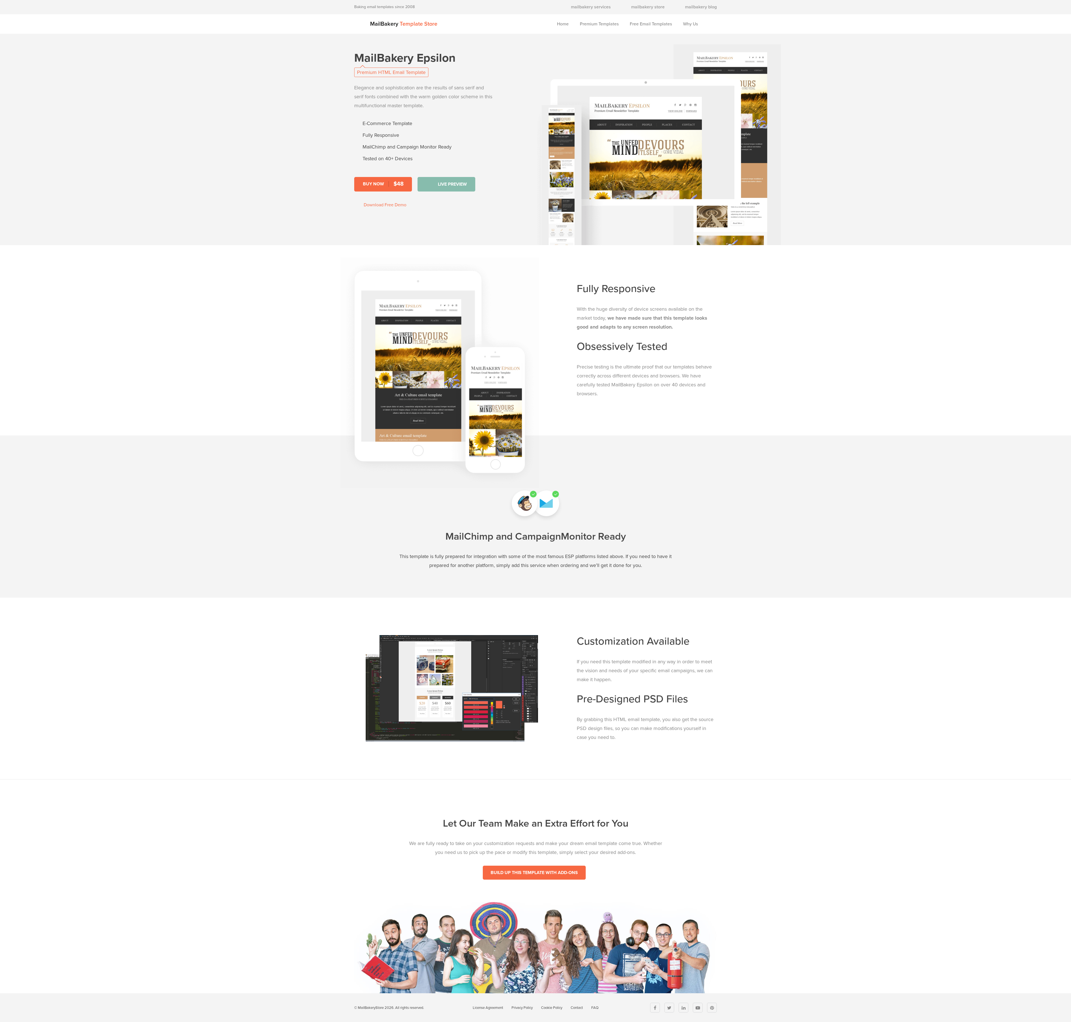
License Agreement (488, 1008)
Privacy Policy (522, 1008)
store (648, 7)
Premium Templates (599, 24)
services (591, 7)
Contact (577, 1008)
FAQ (595, 1008)
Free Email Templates (651, 24)
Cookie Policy (551, 1008)
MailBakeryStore (371, 1008)
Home (563, 24)
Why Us (690, 24)
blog (701, 7)
